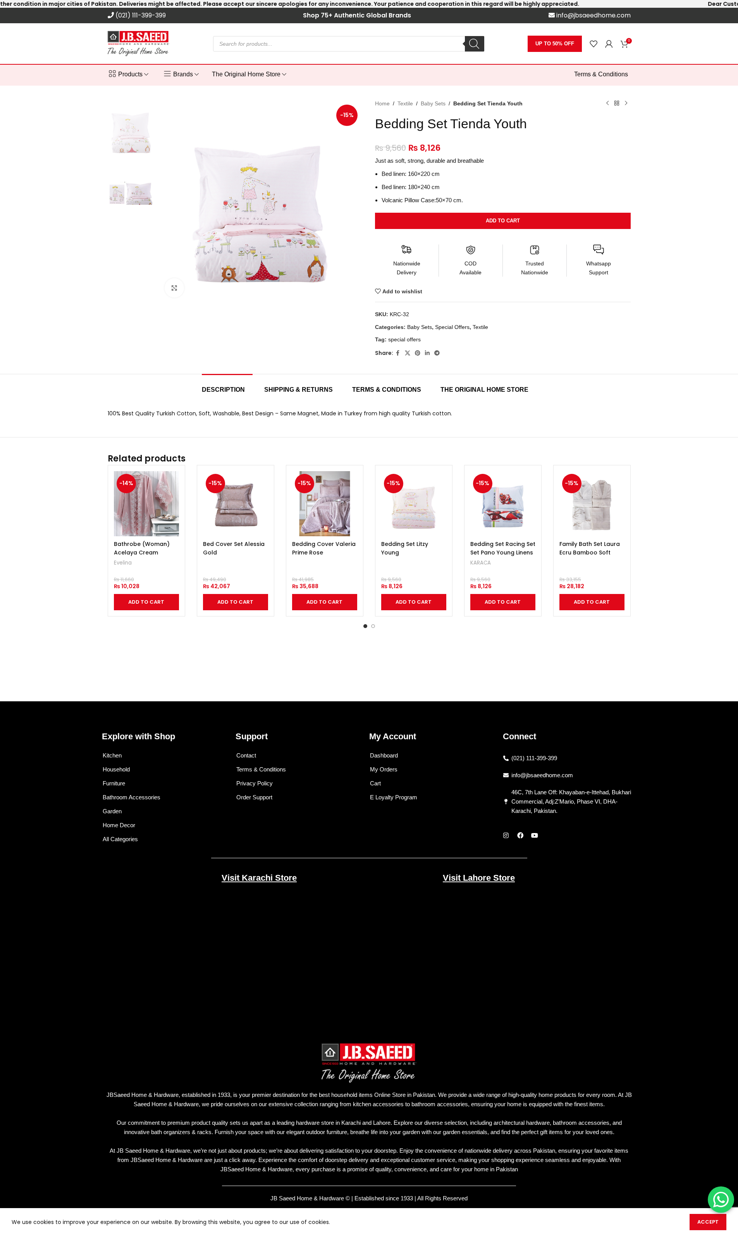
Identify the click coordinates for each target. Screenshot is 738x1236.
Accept (708, 1222)
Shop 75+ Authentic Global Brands (357, 15)
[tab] (227, 386)
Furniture (114, 783)
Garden (112, 811)
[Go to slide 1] (365, 626)
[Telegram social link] (437, 353)
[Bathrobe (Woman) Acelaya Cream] (146, 503)
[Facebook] (520, 835)
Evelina (123, 562)
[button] (146, 602)
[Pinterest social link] (418, 353)
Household (116, 769)
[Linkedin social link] (427, 353)
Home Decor (119, 825)
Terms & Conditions (261, 769)
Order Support (254, 797)
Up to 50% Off (554, 43)
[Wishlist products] (593, 44)
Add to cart (503, 221)
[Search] (474, 44)
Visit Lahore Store (479, 878)
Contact (246, 755)
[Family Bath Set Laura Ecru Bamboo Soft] (591, 503)
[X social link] (408, 353)
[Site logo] (139, 43)
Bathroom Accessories (131, 797)
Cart (375, 783)
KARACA (480, 562)
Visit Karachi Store (259, 878)
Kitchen (112, 755)
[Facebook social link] (398, 353)
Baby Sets (433, 103)
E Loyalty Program (393, 797)
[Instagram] (506, 835)
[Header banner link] (369, 4)
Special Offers (452, 327)
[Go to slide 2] (373, 626)
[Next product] (626, 103)
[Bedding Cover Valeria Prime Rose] (324, 503)
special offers (404, 339)
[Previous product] (607, 103)
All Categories (120, 839)
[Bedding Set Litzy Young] (413, 503)
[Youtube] (534, 835)
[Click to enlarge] (174, 288)
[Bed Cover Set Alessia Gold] (235, 503)
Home (382, 103)
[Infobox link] (137, 16)
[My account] (609, 44)
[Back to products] (616, 103)
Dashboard (384, 755)
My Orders (383, 769)
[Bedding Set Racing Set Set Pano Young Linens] (502, 503)
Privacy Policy (254, 783)
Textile (405, 103)
